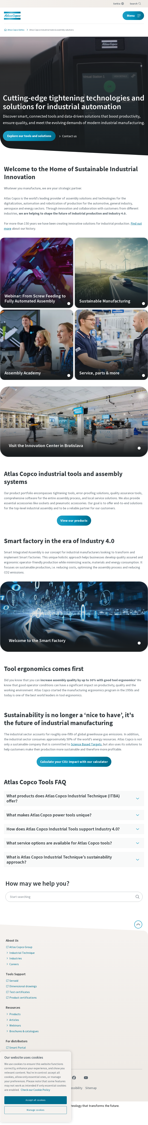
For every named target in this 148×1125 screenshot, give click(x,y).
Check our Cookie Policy (35, 1090)
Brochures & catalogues (24, 1031)
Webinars (15, 1025)
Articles (14, 1020)
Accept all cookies (35, 1100)
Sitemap (91, 1088)
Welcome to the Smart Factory (74, 617)
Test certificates (19, 992)
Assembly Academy (36, 345)
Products (15, 1014)
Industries (15, 958)
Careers (14, 964)
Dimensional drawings (23, 986)
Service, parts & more (111, 345)
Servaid (13, 980)
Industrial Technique (22, 953)
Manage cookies (35, 1110)
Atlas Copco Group (20, 947)
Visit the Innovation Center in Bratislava (74, 422)
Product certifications (23, 997)
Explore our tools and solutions (29, 136)
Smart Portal (17, 1047)
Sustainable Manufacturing (111, 273)
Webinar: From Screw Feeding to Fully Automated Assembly (36, 273)
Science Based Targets (86, 744)
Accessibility (74, 1088)
